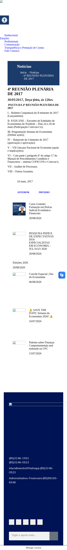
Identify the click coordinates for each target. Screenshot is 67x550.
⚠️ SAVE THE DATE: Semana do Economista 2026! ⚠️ (41, 313)
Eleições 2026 (20, 262)
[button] (4, 20)
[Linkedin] (40, 522)
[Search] (53, 536)
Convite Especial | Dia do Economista (41, 276)
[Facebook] (18, 522)
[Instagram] (33, 522)
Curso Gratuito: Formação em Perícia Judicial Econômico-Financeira (40, 209)
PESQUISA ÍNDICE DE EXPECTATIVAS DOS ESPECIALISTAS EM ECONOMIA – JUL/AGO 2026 (41, 241)
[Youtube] (25, 522)
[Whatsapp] (11, 522)
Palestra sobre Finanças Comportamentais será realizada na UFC (41, 345)
